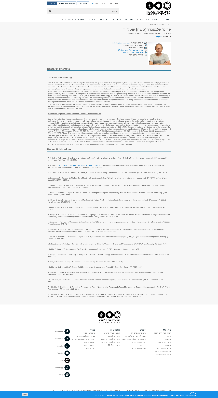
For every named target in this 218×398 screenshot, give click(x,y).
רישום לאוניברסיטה (138, 333)
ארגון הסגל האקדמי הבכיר (110, 339)
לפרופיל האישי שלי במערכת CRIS (130, 50)
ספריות (104, 3)
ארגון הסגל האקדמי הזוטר (110, 342)
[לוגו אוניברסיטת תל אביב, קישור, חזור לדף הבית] (158, 9)
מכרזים (168, 345)
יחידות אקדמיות (154, 19)
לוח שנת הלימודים (139, 342)
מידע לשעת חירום (164, 348)
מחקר (140, 19)
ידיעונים (143, 345)
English (95, 3)
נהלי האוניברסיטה (164, 342)
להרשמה (52, 3)
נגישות (92, 330)
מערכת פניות (83, 3)
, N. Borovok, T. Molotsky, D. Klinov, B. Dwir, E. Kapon (79, 165)
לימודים (143, 330)
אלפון (116, 3)
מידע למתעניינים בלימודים (135, 336)
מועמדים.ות (117, 19)
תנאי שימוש (90, 348)
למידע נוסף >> (101, 395)
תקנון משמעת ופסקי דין (162, 354)
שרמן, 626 (136, 55)
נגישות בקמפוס (89, 333)
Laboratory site (128, 52)
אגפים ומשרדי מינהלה (112, 333)
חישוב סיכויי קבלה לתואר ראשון (134, 339)
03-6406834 (136, 48)
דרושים (168, 339)
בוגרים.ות (91, 19)
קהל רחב (67, 19)
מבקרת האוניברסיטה (163, 351)
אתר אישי (139, 52)
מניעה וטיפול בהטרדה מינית (84, 336)
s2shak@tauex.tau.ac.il (121, 43)
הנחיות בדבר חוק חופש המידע (83, 339)
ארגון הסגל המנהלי (113, 336)
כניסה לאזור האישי (139, 348)
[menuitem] (116, 3)
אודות (167, 19)
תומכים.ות (79, 19)
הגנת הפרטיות (89, 345)
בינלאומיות (129, 19)
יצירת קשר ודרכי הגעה (162, 333)
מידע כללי (167, 330)
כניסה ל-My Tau (114, 345)
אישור (25, 394)
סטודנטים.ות (104, 19)
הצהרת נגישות (89, 342)
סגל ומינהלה (115, 330)
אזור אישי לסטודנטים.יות (67, 3)
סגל (110, 3)
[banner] (109, 11)
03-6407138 (133, 45)
